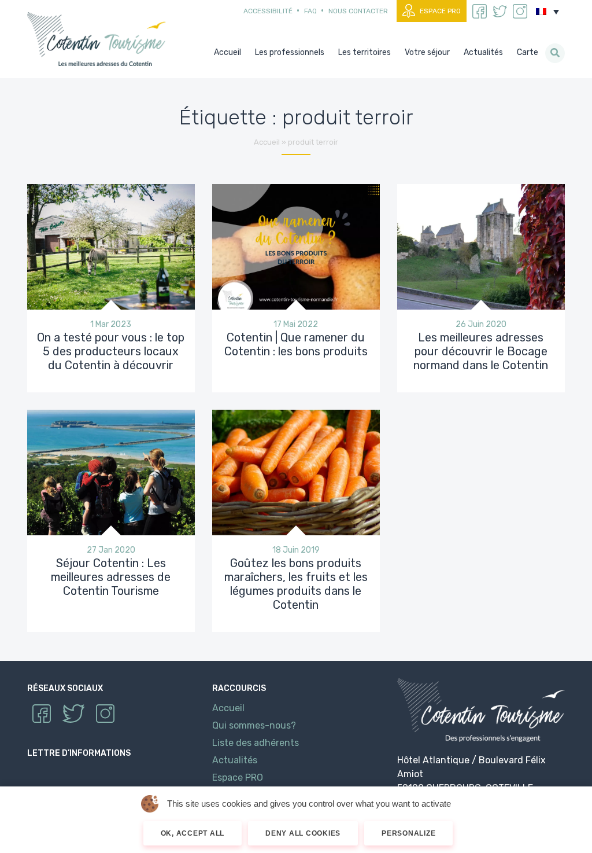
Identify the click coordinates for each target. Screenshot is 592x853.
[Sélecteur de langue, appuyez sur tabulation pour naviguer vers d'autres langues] (547, 11)
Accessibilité (268, 11)
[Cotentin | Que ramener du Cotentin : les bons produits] (296, 245)
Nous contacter (358, 11)
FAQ (310, 11)
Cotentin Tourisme (99, 39)
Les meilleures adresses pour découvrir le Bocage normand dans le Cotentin (480, 351)
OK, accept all (193, 833)
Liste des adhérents (255, 742)
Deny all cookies (303, 833)
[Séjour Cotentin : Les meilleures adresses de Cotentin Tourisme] (111, 471)
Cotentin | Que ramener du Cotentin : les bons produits (296, 344)
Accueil (267, 142)
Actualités (234, 760)
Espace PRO (440, 11)
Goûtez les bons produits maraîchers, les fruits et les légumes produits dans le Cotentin (296, 584)
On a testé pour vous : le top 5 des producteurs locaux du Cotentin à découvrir (110, 351)
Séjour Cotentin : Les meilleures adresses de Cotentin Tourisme (111, 577)
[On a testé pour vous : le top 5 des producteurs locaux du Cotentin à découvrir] (111, 245)
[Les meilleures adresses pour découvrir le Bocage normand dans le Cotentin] (481, 245)
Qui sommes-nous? (254, 725)
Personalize (408, 833)
